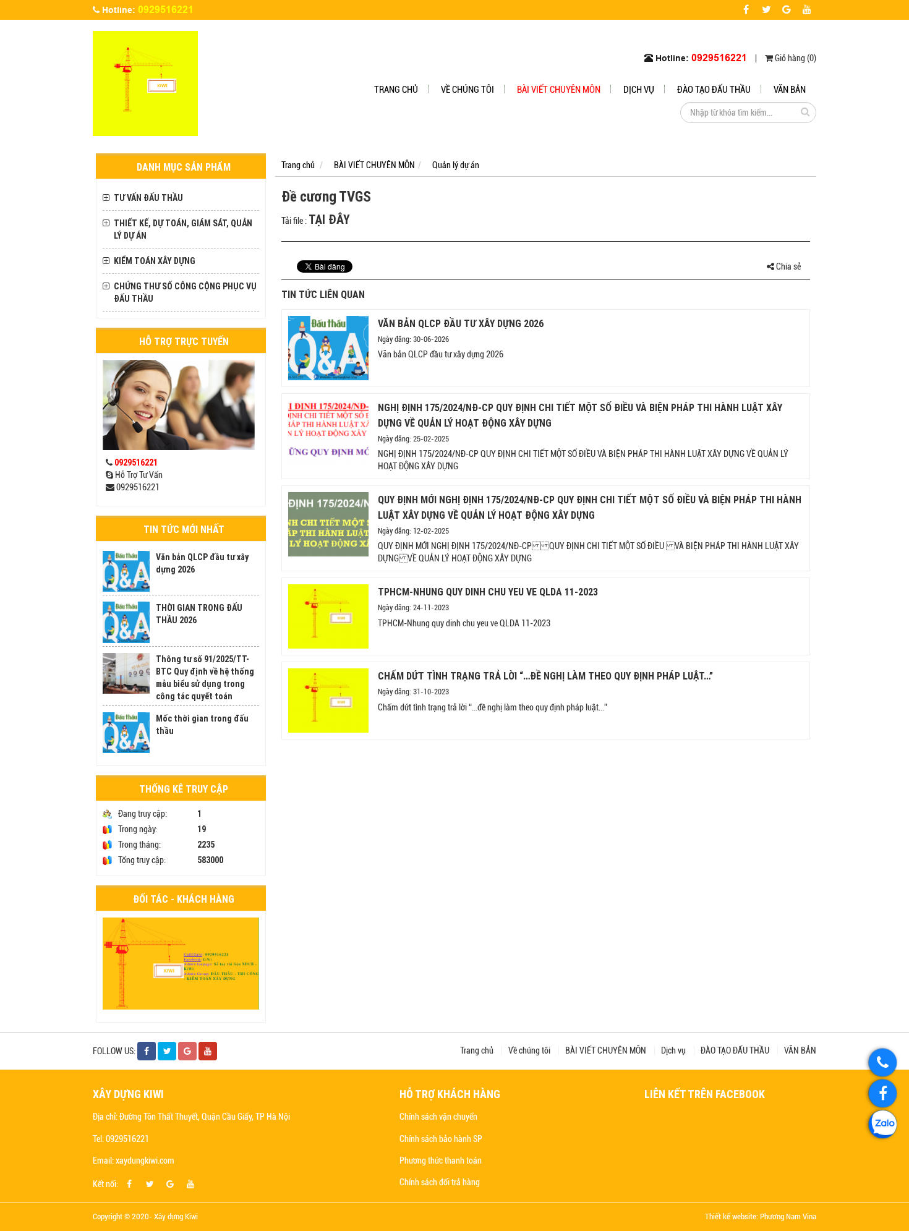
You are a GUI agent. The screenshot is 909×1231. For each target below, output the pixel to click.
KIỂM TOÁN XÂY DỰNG (154, 260)
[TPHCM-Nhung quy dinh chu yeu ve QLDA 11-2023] (328, 616)
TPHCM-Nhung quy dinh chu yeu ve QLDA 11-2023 (488, 592)
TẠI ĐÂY (331, 219)
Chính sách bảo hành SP (440, 1139)
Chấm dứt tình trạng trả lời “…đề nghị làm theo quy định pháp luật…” (545, 676)
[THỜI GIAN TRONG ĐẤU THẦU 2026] (126, 622)
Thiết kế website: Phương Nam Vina (760, 1216)
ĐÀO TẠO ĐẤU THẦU (714, 89)
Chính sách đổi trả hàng (439, 1182)
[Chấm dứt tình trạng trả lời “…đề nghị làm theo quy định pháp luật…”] (328, 700)
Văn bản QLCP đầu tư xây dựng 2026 (461, 323)
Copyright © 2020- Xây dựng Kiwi (145, 1216)
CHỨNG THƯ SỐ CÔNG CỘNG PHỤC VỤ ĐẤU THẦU (185, 292)
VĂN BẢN (790, 89)
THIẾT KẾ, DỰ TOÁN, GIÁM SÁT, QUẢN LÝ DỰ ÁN (183, 229)
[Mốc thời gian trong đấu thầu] (126, 732)
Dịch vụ (638, 89)
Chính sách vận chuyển (438, 1117)
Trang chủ (396, 89)
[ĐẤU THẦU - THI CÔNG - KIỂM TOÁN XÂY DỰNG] (181, 964)
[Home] (145, 83)
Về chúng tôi (467, 89)
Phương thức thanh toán (440, 1160)
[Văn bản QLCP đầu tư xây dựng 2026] (126, 571)
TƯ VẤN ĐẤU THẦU (148, 197)
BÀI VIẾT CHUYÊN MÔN (558, 89)
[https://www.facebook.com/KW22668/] (883, 1093)
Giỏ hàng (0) (794, 58)
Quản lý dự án (455, 165)
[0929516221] (883, 1062)
